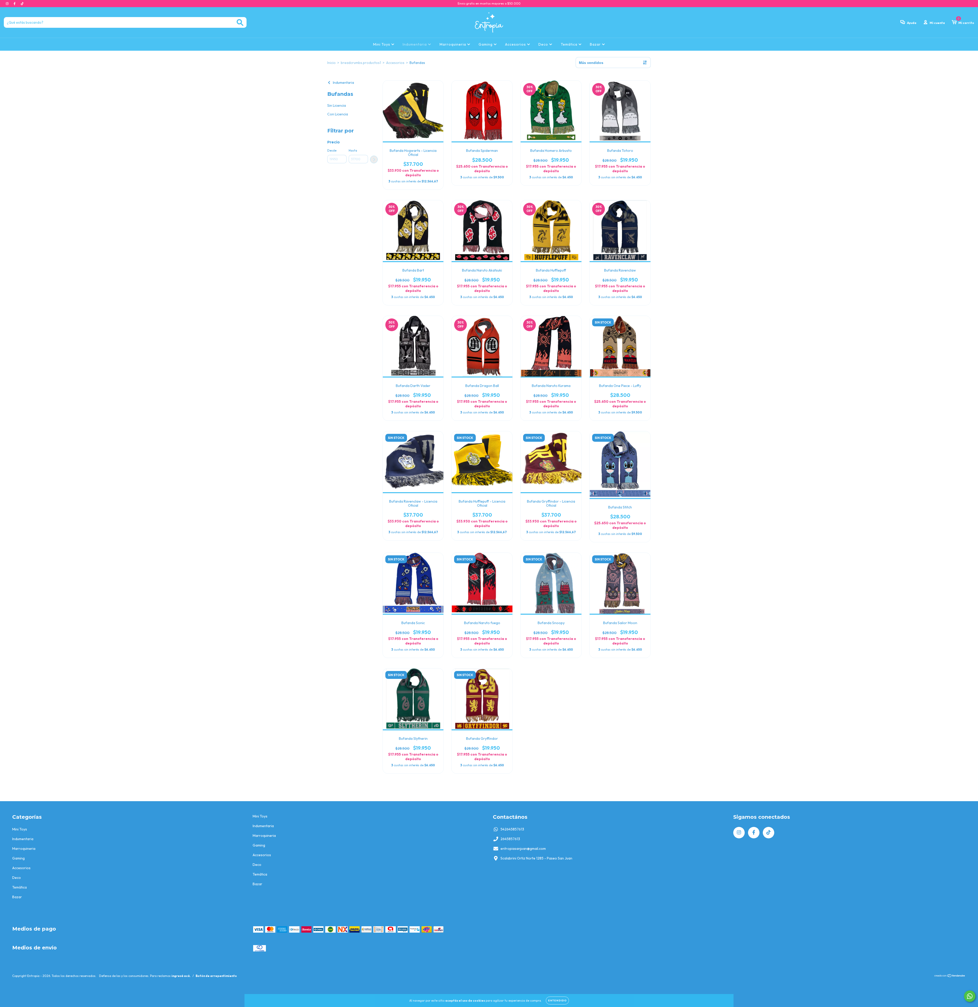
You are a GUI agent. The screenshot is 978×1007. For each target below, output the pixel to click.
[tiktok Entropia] (22, 3)
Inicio (331, 62)
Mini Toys (382, 44)
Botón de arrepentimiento (216, 976)
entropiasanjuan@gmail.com (523, 848)
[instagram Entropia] (7, 3)
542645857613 (512, 829)
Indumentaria (415, 44)
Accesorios (516, 44)
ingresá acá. (181, 976)
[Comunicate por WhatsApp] (969, 996)
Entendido (557, 1000)
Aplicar (374, 159)
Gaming (486, 44)
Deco (543, 44)
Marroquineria (453, 44)
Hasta (353, 150)
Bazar (596, 44)
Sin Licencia (336, 105)
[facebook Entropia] (15, 3)
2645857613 (510, 839)
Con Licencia (337, 114)
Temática (569, 44)
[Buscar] (240, 23)
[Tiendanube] (950, 976)
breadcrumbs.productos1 (361, 62)
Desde (331, 150)
